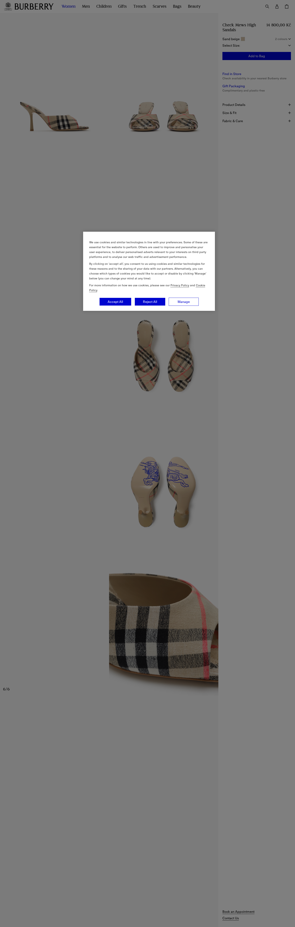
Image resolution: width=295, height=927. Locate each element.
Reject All (150, 301)
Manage (184, 301)
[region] (149, 271)
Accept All (115, 301)
